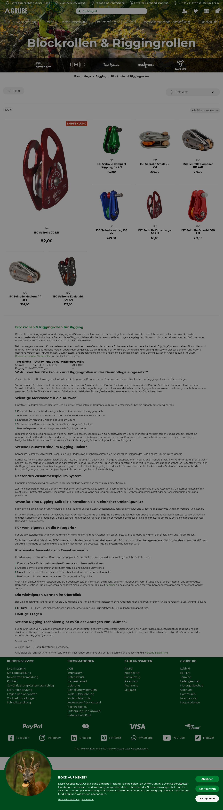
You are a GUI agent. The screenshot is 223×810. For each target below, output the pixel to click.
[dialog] (111, 405)
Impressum (88, 799)
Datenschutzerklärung (69, 799)
